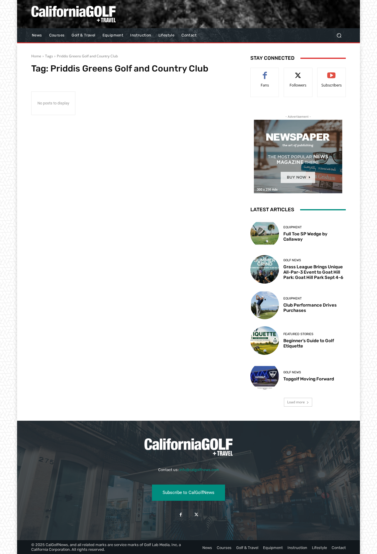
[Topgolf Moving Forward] (264, 376)
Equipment (292, 227)
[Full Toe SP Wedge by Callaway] (264, 233)
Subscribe (331, 72)
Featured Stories (298, 334)
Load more (296, 402)
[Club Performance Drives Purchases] (264, 305)
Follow (298, 72)
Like (265, 72)
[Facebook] (180, 514)
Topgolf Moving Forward (308, 379)
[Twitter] (196, 514)
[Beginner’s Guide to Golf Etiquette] (264, 340)
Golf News (292, 260)
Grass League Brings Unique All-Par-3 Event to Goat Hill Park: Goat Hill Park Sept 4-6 (313, 272)
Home (36, 56)
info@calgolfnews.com (199, 470)
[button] (339, 35)
